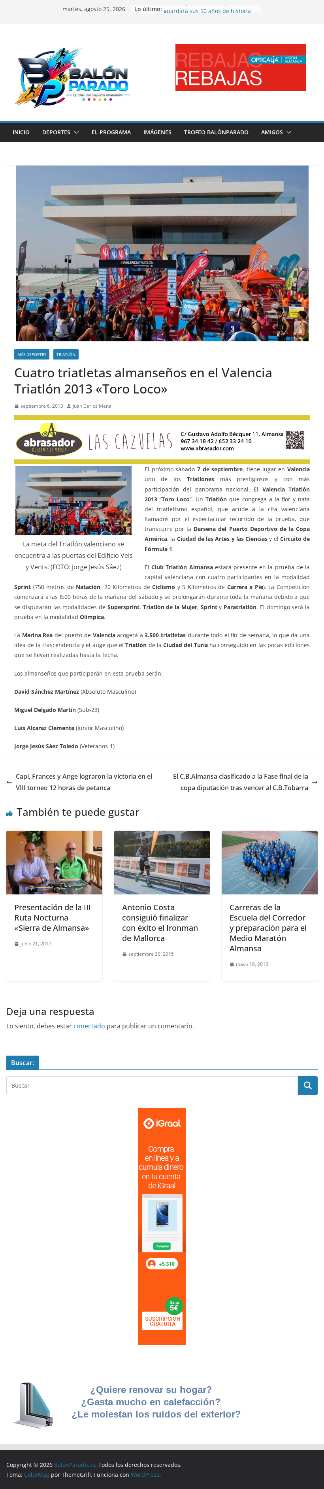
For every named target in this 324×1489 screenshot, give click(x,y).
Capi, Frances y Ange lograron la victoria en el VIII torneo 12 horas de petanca (84, 782)
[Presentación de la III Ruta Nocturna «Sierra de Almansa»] (54, 836)
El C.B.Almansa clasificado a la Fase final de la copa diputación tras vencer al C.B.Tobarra (240, 782)
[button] (74, 132)
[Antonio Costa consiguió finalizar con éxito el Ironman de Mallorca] (162, 836)
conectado (89, 1026)
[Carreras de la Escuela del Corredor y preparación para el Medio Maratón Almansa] (270, 836)
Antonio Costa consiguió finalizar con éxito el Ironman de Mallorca (160, 922)
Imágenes (157, 132)
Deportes (56, 132)
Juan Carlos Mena (92, 406)
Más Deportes (31, 354)
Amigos (272, 132)
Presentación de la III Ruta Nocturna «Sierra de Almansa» (52, 917)
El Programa (111, 132)
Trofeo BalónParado (216, 132)
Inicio (21, 132)
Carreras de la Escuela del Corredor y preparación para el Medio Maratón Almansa (268, 928)
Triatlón (66, 354)
